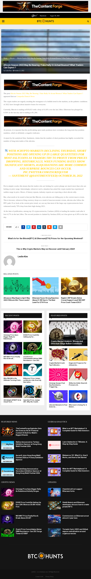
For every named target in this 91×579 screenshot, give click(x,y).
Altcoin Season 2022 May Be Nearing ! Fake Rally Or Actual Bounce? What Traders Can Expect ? (46, 93)
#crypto (23, 150)
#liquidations (47, 165)
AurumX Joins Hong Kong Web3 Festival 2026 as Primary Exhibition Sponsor (29, 457)
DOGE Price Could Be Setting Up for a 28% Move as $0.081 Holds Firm (28, 504)
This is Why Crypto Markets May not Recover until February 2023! (45, 249)
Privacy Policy (50, 576)
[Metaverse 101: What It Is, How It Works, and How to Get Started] (54, 458)
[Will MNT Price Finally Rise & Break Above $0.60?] (13, 348)
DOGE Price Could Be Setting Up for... (31, 336)
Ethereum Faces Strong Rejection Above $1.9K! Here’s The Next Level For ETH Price (45, 300)
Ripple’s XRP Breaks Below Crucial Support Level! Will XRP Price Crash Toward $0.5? (73, 300)
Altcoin (6, 61)
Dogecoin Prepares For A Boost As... (77, 364)
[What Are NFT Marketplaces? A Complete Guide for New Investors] (54, 472)
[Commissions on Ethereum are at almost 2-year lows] (54, 519)
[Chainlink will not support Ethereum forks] (54, 492)
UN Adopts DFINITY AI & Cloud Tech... (12, 401)
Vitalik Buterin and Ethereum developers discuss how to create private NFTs (75, 504)
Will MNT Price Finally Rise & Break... (12, 357)
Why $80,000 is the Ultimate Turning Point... (13, 379)
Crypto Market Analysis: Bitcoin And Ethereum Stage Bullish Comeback (67, 342)
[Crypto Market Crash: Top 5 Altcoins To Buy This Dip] (58, 354)
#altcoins (20, 157)
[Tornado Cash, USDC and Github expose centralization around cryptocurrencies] (54, 532)
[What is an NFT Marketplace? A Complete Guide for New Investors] (54, 431)
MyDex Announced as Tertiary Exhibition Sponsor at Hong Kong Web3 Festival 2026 (29, 444)
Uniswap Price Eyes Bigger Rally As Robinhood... (11, 337)
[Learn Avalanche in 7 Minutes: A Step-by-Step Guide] (54, 445)
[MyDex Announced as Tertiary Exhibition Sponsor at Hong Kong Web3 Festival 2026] (7, 445)
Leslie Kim (8, 70)
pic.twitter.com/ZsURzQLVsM (45, 172)
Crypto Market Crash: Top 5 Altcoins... (57, 364)
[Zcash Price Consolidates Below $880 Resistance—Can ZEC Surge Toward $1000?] (32, 348)
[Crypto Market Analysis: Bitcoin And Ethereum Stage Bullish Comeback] (68, 333)
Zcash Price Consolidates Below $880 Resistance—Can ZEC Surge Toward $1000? (29, 531)
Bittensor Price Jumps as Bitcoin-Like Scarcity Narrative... (32, 380)
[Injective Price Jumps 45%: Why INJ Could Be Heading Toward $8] (32, 391)
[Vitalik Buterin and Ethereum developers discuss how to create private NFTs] (54, 505)
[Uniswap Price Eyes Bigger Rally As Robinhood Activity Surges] (13, 326)
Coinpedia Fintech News (25, 96)
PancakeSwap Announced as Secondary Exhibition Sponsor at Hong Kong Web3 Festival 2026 (28, 471)
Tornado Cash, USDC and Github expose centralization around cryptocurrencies (75, 531)
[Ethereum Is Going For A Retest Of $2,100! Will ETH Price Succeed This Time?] (78, 396)
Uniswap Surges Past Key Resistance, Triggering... (57, 385)
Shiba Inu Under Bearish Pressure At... (78, 384)
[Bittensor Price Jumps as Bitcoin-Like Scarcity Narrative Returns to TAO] (32, 370)
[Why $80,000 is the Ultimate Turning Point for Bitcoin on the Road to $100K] (13, 370)
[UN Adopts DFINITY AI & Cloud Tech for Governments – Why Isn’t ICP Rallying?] (13, 391)
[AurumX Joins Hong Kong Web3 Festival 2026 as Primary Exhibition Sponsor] (7, 458)
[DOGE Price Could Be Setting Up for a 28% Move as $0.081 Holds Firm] (32, 326)
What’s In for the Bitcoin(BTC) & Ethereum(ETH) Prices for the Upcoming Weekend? (45, 238)
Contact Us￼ (39, 576)
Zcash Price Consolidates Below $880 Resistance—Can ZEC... (32, 358)
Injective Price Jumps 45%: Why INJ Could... (31, 401)
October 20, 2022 (70, 175)
